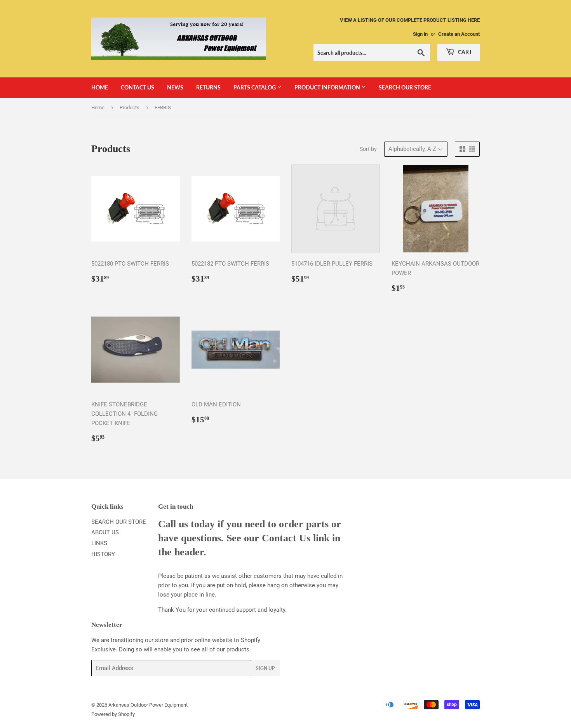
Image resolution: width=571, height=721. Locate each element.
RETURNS (208, 87)
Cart (464, 52)
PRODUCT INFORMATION (327, 87)
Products (129, 107)
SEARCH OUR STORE (405, 87)
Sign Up (265, 668)
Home (97, 107)
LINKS (99, 543)
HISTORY (103, 554)
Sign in (420, 34)
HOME (99, 87)
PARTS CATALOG (255, 87)
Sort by (368, 149)
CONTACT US (137, 87)
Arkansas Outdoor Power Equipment (148, 705)
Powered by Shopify (113, 714)
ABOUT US (105, 532)
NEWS (175, 87)
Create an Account (459, 34)
